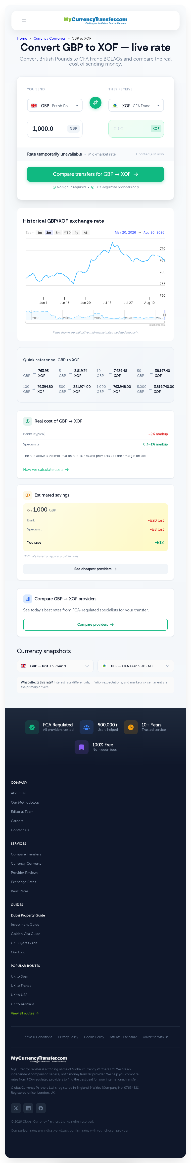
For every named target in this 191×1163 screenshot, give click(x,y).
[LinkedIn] (28, 1108)
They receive (120, 89)
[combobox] (55, 105)
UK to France (21, 986)
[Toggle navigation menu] (24, 20)
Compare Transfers (26, 854)
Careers (17, 821)
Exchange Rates (23, 882)
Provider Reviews (24, 873)
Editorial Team (22, 812)
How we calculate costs (43, 470)
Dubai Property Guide (28, 915)
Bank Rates (19, 891)
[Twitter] (16, 1108)
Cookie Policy (94, 1037)
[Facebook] (41, 1108)
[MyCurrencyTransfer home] (95, 21)
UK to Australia (22, 1004)
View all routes (22, 1013)
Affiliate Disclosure (123, 1037)
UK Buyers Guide (24, 943)
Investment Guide (25, 924)
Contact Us (20, 830)
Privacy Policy (68, 1037)
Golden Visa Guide (25, 934)
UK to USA (19, 995)
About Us (18, 793)
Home (22, 38)
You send (36, 89)
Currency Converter (49, 38)
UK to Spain (20, 976)
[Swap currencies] (95, 103)
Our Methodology (25, 802)
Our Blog (18, 952)
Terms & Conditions (37, 1037)
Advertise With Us (155, 1037)
